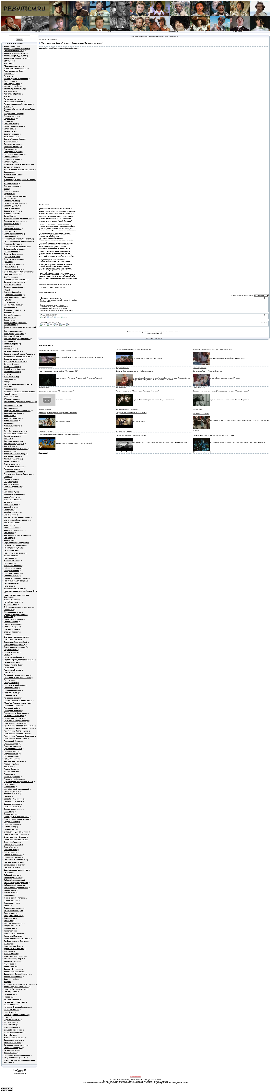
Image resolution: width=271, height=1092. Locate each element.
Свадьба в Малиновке (13, 799)
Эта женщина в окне (12, 1043)
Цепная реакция (10, 992)
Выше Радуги (9, 231)
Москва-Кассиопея (11, 528)
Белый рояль (9, 131)
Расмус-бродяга (11, 769)
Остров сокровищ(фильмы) (15, 647)
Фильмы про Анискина (13, 972)
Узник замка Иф (10, 954)
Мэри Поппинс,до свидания (15, 543)
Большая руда (10, 162)
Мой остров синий (11, 523)
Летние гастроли (11, 469)
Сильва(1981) (9, 829)
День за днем (9, 267)
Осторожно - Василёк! (13, 640)
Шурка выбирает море (13, 1032)
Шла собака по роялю (13, 1030)
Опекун (7, 634)
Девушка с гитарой (12, 257)
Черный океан (10, 1012)
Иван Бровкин (10, 379)
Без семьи (8, 121)
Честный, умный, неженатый (16, 1015)
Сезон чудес (9, 812)
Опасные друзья (11, 629)
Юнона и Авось (10, 1053)
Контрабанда (9, 446)
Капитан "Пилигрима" (13, 418)
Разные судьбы (10, 764)
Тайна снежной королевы (14, 885)
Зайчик (7, 346)
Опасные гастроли (11, 627)
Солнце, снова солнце (13, 855)
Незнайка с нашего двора (14, 581)
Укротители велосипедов (14, 956)
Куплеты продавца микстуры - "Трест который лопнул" (212, 349)
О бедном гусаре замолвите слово (18, 607)
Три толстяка (9, 931)
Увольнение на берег (12, 946)
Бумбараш (8, 177)
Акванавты (8, 76)
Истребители (9, 394)
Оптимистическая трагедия (15, 637)
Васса (6, 189)
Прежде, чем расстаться (14, 718)
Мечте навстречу (11, 505)
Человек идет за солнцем (14, 1002)
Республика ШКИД (11, 772)
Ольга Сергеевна (11, 622)
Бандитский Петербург (13, 114)
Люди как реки (10, 482)
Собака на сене (10, 850)
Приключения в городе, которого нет (19, 726)
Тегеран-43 (8, 895)
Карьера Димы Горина (13, 413)
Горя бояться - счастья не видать (18, 239)
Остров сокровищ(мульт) (14, 645)
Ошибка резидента (11, 652)
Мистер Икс (9, 510)
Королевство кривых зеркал (16, 449)
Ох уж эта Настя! (11, 650)
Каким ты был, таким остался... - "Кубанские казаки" (134, 371)
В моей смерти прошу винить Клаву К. (20, 180)
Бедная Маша (9, 119)
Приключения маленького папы (17, 733)
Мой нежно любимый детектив (16, 520)
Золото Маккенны (11, 372)
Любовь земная (10, 479)
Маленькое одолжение (13, 494)
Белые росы (9, 129)
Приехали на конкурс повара (16, 721)
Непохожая (8, 586)
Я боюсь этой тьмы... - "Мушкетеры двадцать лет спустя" (213, 435)
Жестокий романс (11, 315)
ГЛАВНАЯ (38, 32)
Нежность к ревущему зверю (16, 578)
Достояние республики (13, 287)
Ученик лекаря (10, 966)
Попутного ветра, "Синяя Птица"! (18, 700)
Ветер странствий (11, 208)
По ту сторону (10, 680)
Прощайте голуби (11, 759)
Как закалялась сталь (13, 406)
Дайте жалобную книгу (13, 249)
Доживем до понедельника (15, 280)
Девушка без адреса (12, 254)
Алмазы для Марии (12, 84)
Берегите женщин (11, 134)
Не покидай (8, 563)
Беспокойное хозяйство (14, 139)
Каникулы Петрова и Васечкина (17, 411)
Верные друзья (10, 191)
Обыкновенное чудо (12, 612)
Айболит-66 (9, 74)
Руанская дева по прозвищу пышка (18, 782)
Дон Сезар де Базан (12, 285)
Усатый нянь (9, 964)
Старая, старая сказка (45, 367)
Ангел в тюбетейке (12, 86)
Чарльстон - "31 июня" (201, 413)
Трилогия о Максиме (12, 936)
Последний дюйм (11, 708)
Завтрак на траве (11, 344)
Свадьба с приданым (13, 801)
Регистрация (151, 333)
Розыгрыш (8, 774)
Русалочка (8, 784)
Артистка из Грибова (12, 94)
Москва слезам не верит (14, 530)
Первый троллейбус (12, 665)
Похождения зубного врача (15, 713)
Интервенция (9, 389)
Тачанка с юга (10, 893)
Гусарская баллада (12, 244)
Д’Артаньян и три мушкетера (201, 452)
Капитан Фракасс (11, 421)
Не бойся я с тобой (11, 561)
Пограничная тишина (12, 690)
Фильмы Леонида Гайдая (14, 53)
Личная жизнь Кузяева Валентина (18, 474)
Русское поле (9, 787)
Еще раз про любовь (12, 305)
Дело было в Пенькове (13, 264)
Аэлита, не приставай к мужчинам (18, 104)
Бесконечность (10, 137)
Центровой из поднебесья (15, 989)
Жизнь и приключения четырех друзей (20, 327)
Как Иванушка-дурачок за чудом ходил (20, 402)
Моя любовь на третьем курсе (16, 535)
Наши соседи (9, 558)
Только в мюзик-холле (13, 908)
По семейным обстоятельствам (17, 678)
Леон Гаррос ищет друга (14, 467)
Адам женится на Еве (13, 71)
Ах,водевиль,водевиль (13, 102)
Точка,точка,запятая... (13, 916)
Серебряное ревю (11, 824)
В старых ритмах (11, 184)
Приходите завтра (11, 746)
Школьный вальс (11, 1027)
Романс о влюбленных (13, 779)
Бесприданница (10, 142)
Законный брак (10, 349)
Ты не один (8, 944)
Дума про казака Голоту (14, 297)
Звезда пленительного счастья (17, 357)
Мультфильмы (10, 46)
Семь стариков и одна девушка (17, 819)
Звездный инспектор (12, 359)
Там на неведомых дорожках (16, 883)
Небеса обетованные (13, 566)
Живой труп (9, 320)
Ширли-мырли (10, 1025)
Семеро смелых (11, 814)
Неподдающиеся (11, 583)
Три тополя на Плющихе (14, 933)
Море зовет (8, 525)
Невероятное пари (11, 571)
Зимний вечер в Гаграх (13, 369)
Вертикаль (8, 194)
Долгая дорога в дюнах (13, 282)
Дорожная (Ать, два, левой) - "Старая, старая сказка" (58, 350)
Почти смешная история (14, 716)
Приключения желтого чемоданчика (19, 728)
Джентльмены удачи (12, 274)
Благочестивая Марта (13, 147)
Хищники (7, 982)
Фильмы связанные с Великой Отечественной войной (17, 50)
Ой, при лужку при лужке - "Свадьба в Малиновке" (134, 349)
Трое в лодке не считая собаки (16, 939)
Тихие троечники (11, 903)
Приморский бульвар (13, 741)
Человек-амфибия (11, 999)
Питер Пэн (8, 673)
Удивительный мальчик (14, 949)
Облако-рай (9, 610)
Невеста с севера (11, 576)
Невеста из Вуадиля (12, 573)
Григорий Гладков (64, 284)
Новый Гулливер (11, 600)
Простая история (11, 756)
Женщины (8, 313)
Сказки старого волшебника (15, 834)
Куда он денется (11, 464)
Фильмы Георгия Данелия (15, 56)
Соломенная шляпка (12, 857)
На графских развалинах (14, 545)
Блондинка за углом (12, 152)
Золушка (7, 374)
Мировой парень (11, 507)
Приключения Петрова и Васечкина (19, 736)
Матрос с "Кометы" (12, 500)
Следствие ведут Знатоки (15, 837)
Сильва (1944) (10, 827)
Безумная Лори (10, 124)
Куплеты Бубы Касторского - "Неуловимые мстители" (58, 413)
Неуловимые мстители (13, 589)
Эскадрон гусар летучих (14, 1038)
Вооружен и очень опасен (14, 221)
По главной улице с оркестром (16, 675)
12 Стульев (8, 61)
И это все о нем (10, 377)
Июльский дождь (11, 397)
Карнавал (8, 423)
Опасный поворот (11, 632)
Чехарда (7, 1017)
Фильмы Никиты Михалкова (16, 58)
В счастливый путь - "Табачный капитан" (207, 371)
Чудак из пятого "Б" (12, 1020)
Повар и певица (10, 683)
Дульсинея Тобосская (13, 295)
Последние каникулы (13, 706)
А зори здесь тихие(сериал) (15, 69)
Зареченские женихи (12, 351)
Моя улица (8, 538)
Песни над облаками (12, 670)
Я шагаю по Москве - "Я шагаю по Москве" (131, 435)
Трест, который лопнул (199, 368)
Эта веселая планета (13, 1040)
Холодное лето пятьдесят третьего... (19, 984)
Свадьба (7, 796)
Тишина (7, 906)
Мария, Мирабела (11, 497)
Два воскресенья (11, 252)
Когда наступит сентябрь (14, 434)
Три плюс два (9, 928)
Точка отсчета (10, 913)
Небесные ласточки (12, 568)
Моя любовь (9, 533)
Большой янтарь (11, 167)
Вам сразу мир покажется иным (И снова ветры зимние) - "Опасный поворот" (221, 391)
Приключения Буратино (14, 723)
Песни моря (9, 667)
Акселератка (9, 81)
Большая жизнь (10, 157)
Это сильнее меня (11, 1050)
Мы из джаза (9, 540)
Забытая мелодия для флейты (17, 339)
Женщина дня (9, 307)
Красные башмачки (12, 459)
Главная (41, 39)
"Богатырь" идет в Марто (14, 154)
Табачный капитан (11, 875)
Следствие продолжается (15, 840)
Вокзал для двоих (11, 214)
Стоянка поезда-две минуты (16, 870)
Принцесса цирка (11, 744)
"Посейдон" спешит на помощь (17, 703)
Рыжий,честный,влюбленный (16, 789)
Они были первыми (12, 624)
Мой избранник (10, 515)
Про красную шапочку (13, 749)
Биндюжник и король (12, 144)
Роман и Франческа (12, 777)
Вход (159, 333)
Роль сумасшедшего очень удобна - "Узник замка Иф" (58, 371)
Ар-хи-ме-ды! (9, 91)
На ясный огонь (10, 550)
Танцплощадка (10, 890)
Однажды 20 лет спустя (14, 619)
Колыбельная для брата (14, 444)
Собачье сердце (11, 852)
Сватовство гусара (12, 804)
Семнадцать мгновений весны (16, 817)
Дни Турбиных (10, 277)
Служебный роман (11, 842)
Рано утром (8, 766)
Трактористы (9, 918)
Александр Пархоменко (14, 89)
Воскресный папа (11, 224)
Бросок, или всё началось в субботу (19, 170)
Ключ (6, 428)
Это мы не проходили (13, 1048)
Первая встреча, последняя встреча (19, 660)
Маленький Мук (10, 492)
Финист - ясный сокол (13, 977)
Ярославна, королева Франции (17, 1055)
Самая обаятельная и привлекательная (13, 793)
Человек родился (11, 1005)
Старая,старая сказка (13, 862)
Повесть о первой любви (14, 685)
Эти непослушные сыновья (15, 1045)
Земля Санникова (11, 367)
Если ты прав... (10, 302)
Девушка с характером (13, 259)
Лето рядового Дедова (13, 472)
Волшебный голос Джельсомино (17, 219)
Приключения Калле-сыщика (16, 731)
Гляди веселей (10, 236)
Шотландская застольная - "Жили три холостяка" (56, 391)
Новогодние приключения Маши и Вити (20, 591)
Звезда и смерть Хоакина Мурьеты (18, 354)
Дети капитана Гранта (13, 269)
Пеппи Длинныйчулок (13, 657)
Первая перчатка (11, 662)
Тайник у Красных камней (14, 880)
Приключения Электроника (15, 739)
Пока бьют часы (10, 695)
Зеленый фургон (11, 364)
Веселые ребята (11, 201)
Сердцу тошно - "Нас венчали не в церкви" (131, 413)
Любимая (8, 477)
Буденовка (8, 172)
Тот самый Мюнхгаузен (13, 911)
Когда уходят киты (11, 436)
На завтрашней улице (13, 548)
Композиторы (238, 32)
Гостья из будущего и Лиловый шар (19, 241)
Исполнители (173, 32)
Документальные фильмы (15, 1058)
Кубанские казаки (11, 461)
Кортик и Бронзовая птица (15, 454)
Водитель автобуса (12, 211)
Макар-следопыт (11, 484)
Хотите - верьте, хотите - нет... (16, 987)
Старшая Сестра (11, 867)
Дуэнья (7, 300)
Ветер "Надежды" (11, 206)
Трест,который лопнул (13, 923)
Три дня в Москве (11, 926)
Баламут (7, 107)
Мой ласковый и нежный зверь (17, 517)
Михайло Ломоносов (12, 512)
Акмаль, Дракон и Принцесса (16, 79)
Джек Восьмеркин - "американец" (18, 272)
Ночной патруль (10, 605)
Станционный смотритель (15, 860)
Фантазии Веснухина (12, 969)
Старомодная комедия (13, 865)
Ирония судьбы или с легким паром (19, 391)
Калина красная (10, 408)
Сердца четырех (11, 822)
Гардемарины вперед (13, 234)
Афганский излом (11, 99)
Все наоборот (9, 226)
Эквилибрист (9, 1035)
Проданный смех (11, 754)
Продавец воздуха (11, 751)
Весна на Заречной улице (14, 203)
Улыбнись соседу (11, 961)
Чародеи (7, 997)
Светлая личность (11, 807)
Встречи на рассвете (12, 229)
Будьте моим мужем (12, 175)
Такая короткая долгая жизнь (16, 888)
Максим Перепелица (12, 487)
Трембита (8, 921)
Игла (6, 382)
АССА (6, 96)
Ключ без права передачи (14, 431)
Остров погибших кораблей (15, 642)
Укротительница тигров (13, 959)
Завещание (8, 341)
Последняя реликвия (13, 711)
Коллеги (7, 439)
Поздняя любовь (11, 693)
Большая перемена (12, 159)
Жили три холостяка (12, 331)
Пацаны (7, 655)
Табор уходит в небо (12, 878)
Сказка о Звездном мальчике (16, 832)
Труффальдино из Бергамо (15, 941)
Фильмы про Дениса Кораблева (17, 974)
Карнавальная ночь (12, 426)
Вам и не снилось (11, 186)
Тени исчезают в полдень (14, 898)
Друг (6, 290)
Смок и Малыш (10, 847)
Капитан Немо (10, 416)
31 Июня (7, 63)
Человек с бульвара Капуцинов (17, 1007)
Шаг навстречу (10, 1022)
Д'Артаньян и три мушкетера (16, 247)
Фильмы (108, 32)
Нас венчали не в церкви (14, 553)
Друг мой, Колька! (11, 292)
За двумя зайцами (11, 336)
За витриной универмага (14, 334)
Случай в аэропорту (12, 845)
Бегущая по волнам (12, 116)
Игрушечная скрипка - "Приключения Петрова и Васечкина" (137, 391)
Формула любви (11, 979)
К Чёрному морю (11, 399)
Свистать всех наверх (13, 809)
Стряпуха (8, 873)
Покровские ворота (12, 698)
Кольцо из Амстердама (13, 441)
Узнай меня (8, 951)
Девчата (7, 262)
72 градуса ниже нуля (13, 66)
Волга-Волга (9, 216)
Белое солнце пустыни (13, 126)
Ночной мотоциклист (12, 602)
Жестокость (9, 318)
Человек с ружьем (11, 1010)
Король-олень (10, 451)
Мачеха (7, 502)
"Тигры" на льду (11, 900)
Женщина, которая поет (13, 310)
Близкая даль (10, 149)
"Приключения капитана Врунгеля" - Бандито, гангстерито (59, 434)
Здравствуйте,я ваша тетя (15, 362)
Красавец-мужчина (12, 456)
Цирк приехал (9, 994)
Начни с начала (10, 556)
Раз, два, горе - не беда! (14, 761)
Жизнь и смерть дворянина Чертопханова (15, 324)
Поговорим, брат (11, 688)
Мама (6, 489)
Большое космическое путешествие (19, 164)
